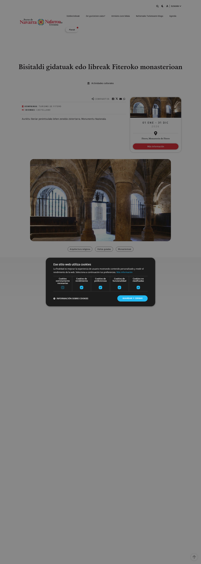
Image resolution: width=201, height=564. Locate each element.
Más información (124, 272)
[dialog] (100, 282)
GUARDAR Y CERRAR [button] (132, 298)
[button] (70, 298)
